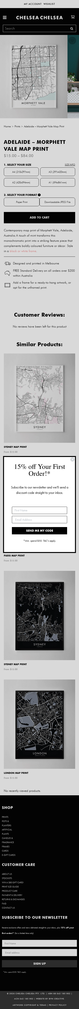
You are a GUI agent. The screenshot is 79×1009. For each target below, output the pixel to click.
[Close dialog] (72, 459)
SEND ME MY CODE (39, 531)
